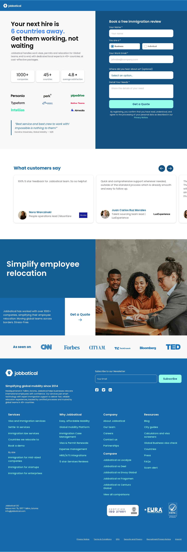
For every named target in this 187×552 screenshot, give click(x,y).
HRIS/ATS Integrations (72, 455)
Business (119, 46)
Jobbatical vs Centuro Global (117, 486)
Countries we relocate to (23, 439)
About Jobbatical (114, 421)
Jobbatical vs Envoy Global (120, 472)
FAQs (147, 461)
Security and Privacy (133, 539)
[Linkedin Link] (110, 389)
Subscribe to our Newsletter (110, 371)
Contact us (110, 439)
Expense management (73, 449)
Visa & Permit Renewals (73, 443)
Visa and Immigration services (26, 421)
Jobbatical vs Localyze (117, 460)
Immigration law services (23, 433)
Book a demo (16, 445)
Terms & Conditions (102, 539)
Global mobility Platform (74, 427)
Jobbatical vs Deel (114, 466)
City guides (151, 427)
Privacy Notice (141, 117)
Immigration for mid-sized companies (24, 459)
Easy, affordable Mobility (74, 421)
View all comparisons (116, 494)
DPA (118, 539)
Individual (152, 46)
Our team (109, 427)
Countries (150, 449)
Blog (146, 421)
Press (147, 455)
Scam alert (151, 467)
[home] (12, 5)
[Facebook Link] (97, 389)
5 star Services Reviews (73, 461)
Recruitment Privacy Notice (159, 539)
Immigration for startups (23, 467)
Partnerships (111, 445)
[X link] (103, 389)
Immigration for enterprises (25, 473)
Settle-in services (19, 427)
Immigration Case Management (70, 435)
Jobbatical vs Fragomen (118, 478)
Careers (108, 433)
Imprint (178, 539)
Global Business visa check (160, 443)
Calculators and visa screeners (157, 435)
